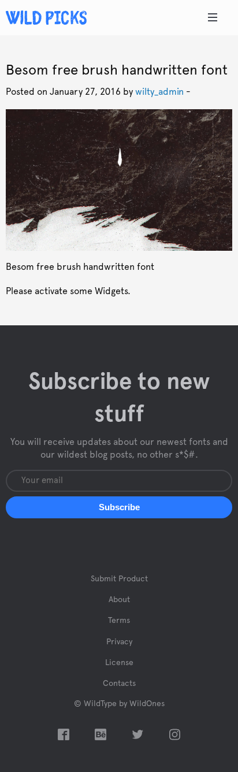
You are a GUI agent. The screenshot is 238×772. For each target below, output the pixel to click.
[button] (119, 507)
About (119, 600)
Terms (119, 621)
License (119, 663)
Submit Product (119, 579)
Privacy (119, 642)
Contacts (119, 684)
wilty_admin (159, 91)
